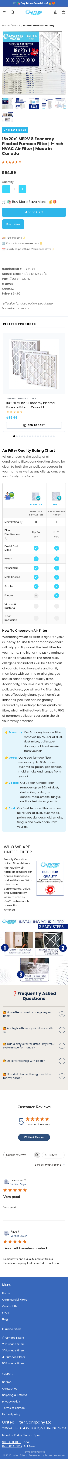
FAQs (5, 1312)
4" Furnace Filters (13, 1357)
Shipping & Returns (14, 1395)
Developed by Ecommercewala (47, 1455)
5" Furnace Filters (13, 1363)
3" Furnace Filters (13, 1350)
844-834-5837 (12, 1446)
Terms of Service (13, 1408)
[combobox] (50, 1165)
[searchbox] (18, 1155)
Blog (5, 1319)
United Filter (18, 1455)
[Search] (12, 12)
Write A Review (34, 1137)
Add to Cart (34, 212)
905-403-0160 (11, 1442)
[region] (34, 554)
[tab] (14, 436)
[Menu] (4, 12)
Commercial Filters (14, 1299)
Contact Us (9, 1306)
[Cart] (63, 12)
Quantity (8, 182)
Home (6, 1293)
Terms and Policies (34, 1451)
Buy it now (13, 224)
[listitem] (7, 103)
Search (7, 1382)
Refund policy (11, 1414)
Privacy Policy (11, 1401)
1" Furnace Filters (13, 1337)
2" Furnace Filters (13, 1344)
